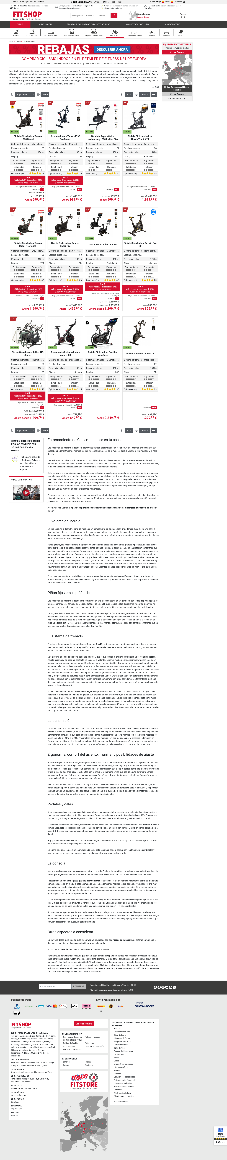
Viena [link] (50, 1072)
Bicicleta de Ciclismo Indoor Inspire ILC (65, 353)
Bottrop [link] (14, 1039)
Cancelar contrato (84, 1024)
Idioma (168, 2)
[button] (154, 94)
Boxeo (116, 1061)
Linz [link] (36, 1072)
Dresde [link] (50, 1039)
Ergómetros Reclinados (123, 1064)
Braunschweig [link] (24, 1039)
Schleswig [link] (26, 1053)
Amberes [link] (14, 1095)
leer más (155, 87)
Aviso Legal (24, 2)
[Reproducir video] (26, 492)
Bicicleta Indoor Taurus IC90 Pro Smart (65, 138)
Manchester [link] (31, 1065)
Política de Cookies (70, 1043)
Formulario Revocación (72, 1049)
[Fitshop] (27, 15)
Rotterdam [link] (26, 1082)
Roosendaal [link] (16, 1082)
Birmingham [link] (30, 1062)
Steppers (117, 1074)
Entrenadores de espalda (124, 1087)
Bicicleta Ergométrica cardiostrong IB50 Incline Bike (102, 138)
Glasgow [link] (14, 1065)
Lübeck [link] (36, 1047)
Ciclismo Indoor (29, 41)
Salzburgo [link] (42, 1072)
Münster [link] (14, 1050)
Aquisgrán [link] (15, 1036)
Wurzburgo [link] (15, 1056)
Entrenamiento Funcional (124, 1080)
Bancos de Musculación (123, 1051)
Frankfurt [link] (39, 1042)
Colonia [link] (23, 1047)
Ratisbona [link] (33, 1050)
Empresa (15, 2)
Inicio (11, 41)
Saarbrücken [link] (16, 1053)
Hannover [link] (25, 1044)
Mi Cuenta (178, 2)
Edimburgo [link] (49, 1062)
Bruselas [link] (22, 1095)
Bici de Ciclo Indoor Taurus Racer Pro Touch (28, 244)
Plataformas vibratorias (123, 1096)
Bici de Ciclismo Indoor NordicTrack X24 (140, 138)
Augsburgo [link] (24, 1036)
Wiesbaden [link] (44, 1053)
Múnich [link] (52, 1047)
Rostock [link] (41, 1050)
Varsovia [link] (14, 1115)
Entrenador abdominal (123, 1083)
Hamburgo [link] (15, 1044)
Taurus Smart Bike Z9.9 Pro (102, 244)
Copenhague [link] (16, 1109)
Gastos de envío (69, 1046)
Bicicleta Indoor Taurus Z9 (140, 353)
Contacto (40, 2)
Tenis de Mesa (119, 1048)
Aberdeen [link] (15, 1062)
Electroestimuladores (122, 1093)
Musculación (45, 24)
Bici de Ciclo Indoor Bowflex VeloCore (102, 353)
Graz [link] (13, 1072)
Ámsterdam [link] (16, 1079)
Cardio (20, 24)
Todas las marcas (121, 1102)
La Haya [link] (35, 1079)
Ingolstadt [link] (33, 1044)
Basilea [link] (14, 1088)
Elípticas (117, 1029)
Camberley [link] (40, 1062)
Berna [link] (20, 1088)
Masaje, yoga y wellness (137, 24)
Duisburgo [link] (25, 1042)
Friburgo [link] (47, 1042)
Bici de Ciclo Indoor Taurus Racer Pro (65, 244)
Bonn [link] (53, 1036)
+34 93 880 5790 (178, 98)
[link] (15, 458)
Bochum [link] (46, 1036)
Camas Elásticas (121, 1045)
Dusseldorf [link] (15, 1042)
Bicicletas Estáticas (122, 1032)
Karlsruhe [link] (43, 1044)
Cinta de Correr (120, 1035)
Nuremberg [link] (23, 1050)
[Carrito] (184, 15)
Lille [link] (12, 1102)
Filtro (45, 94)
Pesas (116, 1057)
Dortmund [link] (42, 1039)
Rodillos (117, 1070)
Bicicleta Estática (121, 1067)
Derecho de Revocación (94, 1046)
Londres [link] (22, 1065)
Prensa (88, 1062)
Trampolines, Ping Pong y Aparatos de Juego (88, 24)
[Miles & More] (144, 1004)
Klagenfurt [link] (29, 1072)
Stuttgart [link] (35, 1053)
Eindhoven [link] (44, 1079)
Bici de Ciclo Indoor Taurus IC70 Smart (28, 138)
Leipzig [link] (29, 1047)
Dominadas (118, 1090)
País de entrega (155, 2)
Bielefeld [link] (39, 1036)
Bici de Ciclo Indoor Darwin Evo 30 (140, 244)
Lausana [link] (27, 1088)
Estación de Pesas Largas (124, 1077)
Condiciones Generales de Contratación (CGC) (72, 1038)
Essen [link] (32, 1042)
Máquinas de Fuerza (122, 1041)
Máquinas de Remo (122, 1038)
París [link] (17, 1102)
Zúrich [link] (34, 1088)
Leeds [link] (22, 1062)
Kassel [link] (50, 1044)
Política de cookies (92, 1037)
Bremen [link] (34, 1039)
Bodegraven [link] (26, 1079)
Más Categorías (172, 24)
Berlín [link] (32, 1036)
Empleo (33, 2)
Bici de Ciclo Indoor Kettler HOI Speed (28, 353)
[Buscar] (114, 15)
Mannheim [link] (44, 1047)
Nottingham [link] (42, 1065)
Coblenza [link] (15, 1047)
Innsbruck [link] (20, 1072)
